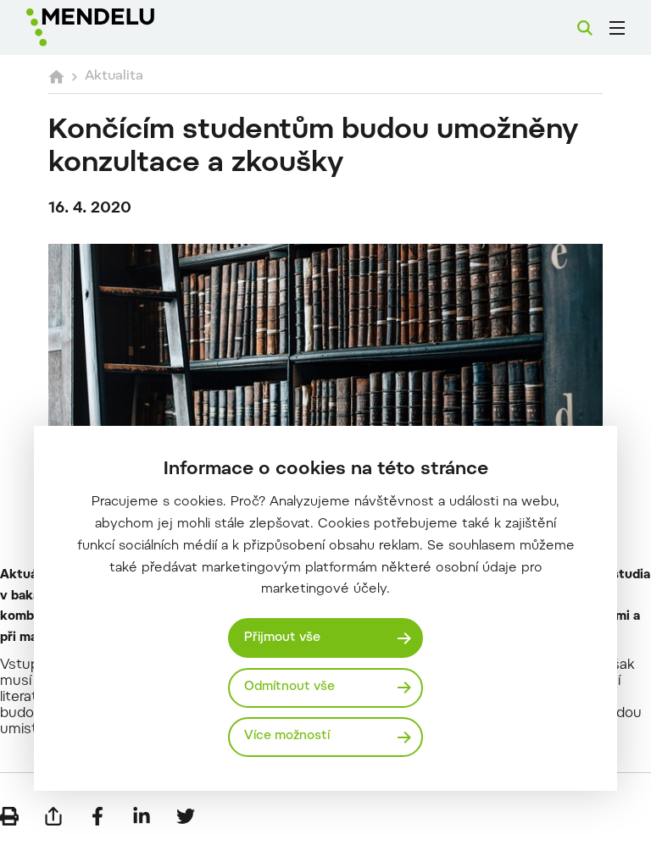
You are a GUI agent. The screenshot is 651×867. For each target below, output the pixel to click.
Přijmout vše (282, 638)
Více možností (287, 736)
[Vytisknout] (9, 816)
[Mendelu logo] (116, 27)
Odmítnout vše (289, 687)
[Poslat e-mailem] (53, 816)
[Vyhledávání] (585, 28)
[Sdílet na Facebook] (97, 816)
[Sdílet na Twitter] (185, 816)
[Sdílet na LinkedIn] (141, 816)
